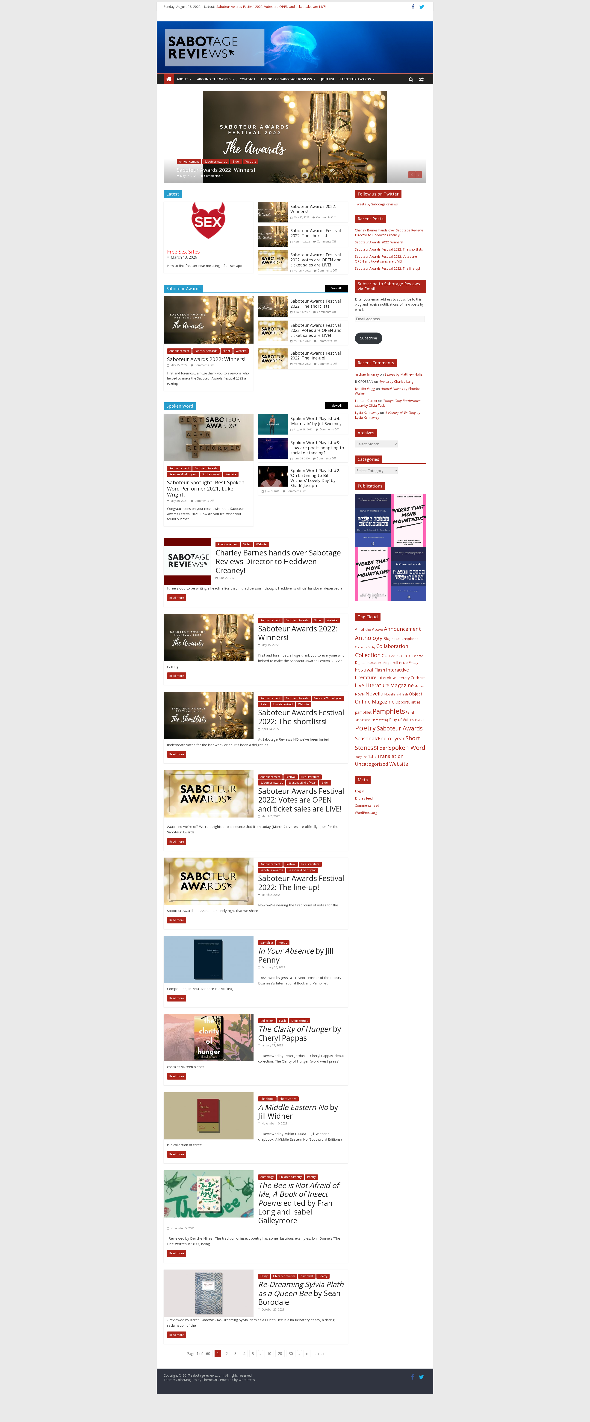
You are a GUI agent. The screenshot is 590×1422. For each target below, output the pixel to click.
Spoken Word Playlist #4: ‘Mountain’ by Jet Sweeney (316, 441)
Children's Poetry (290, 1197)
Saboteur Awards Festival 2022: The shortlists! (250, 6)
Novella (375, 713)
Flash (282, 1041)
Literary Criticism (284, 1296)
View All (336, 308)
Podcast (419, 740)
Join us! (327, 79)
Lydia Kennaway (367, 433)
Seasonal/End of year (246, 182)
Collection (267, 1041)
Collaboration (392, 666)
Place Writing (380, 740)
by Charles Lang (396, 402)
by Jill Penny (295, 975)
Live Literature (310, 797)
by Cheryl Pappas (299, 1053)
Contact (248, 79)
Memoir (420, 706)
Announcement (189, 182)
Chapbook (267, 1119)
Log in (359, 811)
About (182, 79)
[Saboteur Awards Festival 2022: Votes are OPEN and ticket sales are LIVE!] (273, 273)
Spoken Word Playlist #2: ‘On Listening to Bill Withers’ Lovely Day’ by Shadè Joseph (315, 498)
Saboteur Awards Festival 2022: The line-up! (315, 376)
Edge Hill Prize (395, 682)
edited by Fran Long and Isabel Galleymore (298, 1223)
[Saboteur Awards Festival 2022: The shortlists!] (295, 93)
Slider (269, 182)
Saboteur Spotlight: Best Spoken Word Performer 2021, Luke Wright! (206, 508)
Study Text (361, 777)
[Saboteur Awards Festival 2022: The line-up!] (273, 371)
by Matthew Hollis (404, 394)
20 (280, 1374)
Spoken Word (211, 494)
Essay (264, 1296)
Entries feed (364, 819)
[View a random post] (421, 79)
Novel (360, 714)
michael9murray (367, 394)
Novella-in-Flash (396, 714)
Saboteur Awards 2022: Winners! (313, 229)
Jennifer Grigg (365, 409)
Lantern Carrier (366, 421)
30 (291, 1374)
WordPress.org (366, 833)
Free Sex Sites (183, 271)
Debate (418, 676)
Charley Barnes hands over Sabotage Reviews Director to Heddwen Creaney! (278, 582)
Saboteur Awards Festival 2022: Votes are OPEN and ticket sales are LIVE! (316, 280)
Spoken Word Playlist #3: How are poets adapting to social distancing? (317, 468)
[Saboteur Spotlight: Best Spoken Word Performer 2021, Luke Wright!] (209, 437)
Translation (390, 776)
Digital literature (368, 682)
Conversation (397, 675)
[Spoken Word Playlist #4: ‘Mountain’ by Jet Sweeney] (273, 437)
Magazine (402, 705)
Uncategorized (288, 182)
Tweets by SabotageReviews (376, 224)
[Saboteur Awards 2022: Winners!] (273, 225)
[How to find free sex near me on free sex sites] (208, 225)
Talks (372, 777)
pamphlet (266, 963)
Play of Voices (401, 739)
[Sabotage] (295, 47)
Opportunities (408, 722)
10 (269, 1374)
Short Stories (299, 1041)
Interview (386, 698)
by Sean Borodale (301, 1313)
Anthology (267, 1197)
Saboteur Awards (355, 79)
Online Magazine (375, 722)
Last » (320, 1374)
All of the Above (369, 649)
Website (308, 182)
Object (415, 714)
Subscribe (368, 358)
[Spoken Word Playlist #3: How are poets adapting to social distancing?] (273, 461)
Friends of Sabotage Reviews (286, 79)
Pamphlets (388, 731)
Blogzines (392, 658)
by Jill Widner (298, 1131)
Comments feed (367, 826)
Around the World (214, 79)
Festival (290, 797)
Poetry (283, 963)
